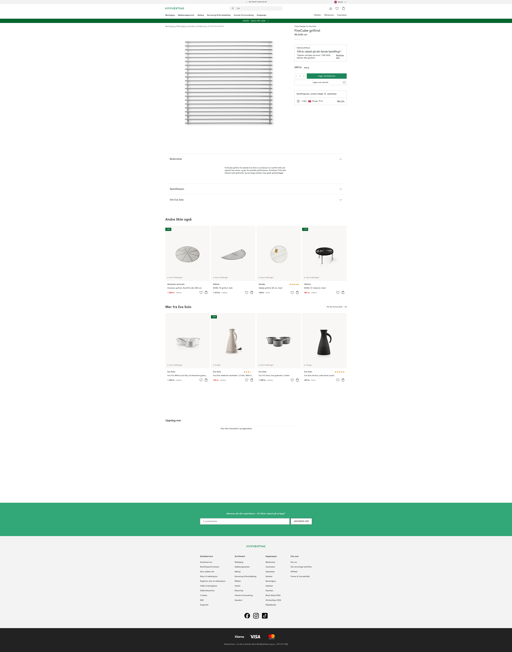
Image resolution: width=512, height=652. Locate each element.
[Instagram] (256, 616)
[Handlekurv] (343, 8)
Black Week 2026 (273, 595)
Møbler (238, 581)
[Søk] (233, 8)
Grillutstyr (202, 26)
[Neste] (284, 83)
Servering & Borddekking (219, 15)
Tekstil (237, 586)
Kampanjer (262, 15)
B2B (202, 600)
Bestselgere (271, 581)
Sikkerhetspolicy (207, 591)
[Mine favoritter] (337, 8)
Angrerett (204, 605)
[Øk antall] (304, 76)
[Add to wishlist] (201, 292)
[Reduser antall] (296, 76)
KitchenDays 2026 (273, 600)
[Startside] (174, 8)
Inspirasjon (342, 15)
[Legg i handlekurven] (206, 292)
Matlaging (170, 15)
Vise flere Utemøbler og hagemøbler (236, 429)
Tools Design (299, 26)
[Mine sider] (330, 8)
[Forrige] (174, 83)
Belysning (239, 591)
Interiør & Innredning (244, 15)
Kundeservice (206, 562)
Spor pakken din (207, 572)
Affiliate (294, 572)
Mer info (340, 101)
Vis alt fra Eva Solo (335, 307)
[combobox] (340, 2)
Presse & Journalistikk (300, 576)
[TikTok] (264, 616)
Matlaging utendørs (186, 26)
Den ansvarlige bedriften (301, 567)
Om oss (294, 562)
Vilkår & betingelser (208, 586)
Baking (201, 15)
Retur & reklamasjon (208, 576)
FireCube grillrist (216, 26)
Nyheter (317, 15)
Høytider (269, 586)
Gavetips (269, 591)
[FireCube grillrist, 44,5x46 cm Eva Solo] (229, 83)
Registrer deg (340, 56)
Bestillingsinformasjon (209, 567)
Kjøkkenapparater (186, 15)
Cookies (203, 595)
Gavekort (238, 600)
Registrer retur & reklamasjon (212, 581)
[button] (299, 39)
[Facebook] (247, 616)
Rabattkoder (271, 605)
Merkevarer (329, 15)
